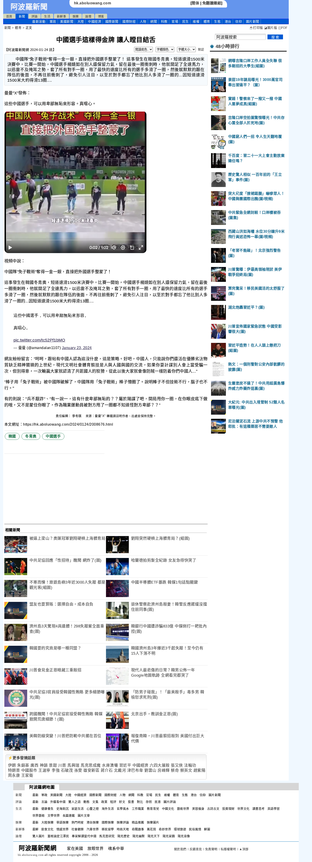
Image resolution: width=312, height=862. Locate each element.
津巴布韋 (135, 770)
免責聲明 (211, 849)
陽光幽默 (138, 836)
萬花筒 (151, 829)
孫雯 (78, 770)
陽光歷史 (123, 836)
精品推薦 (138, 822)
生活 (47, 16)
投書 (131, 801)
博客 (101, 16)
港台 (228, 21)
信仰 (238, 21)
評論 (35, 16)
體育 (207, 21)
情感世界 (62, 829)
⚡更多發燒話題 (21, 758)
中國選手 (53, 436)
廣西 (34, 765)
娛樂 (76, 16)
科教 (164, 21)
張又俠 (177, 765)
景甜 (53, 765)
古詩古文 (213, 808)
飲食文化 (47, 829)
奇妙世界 (165, 829)
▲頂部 (244, 849)
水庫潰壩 (110, 765)
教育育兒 (153, 808)
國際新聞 (112, 21)
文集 (95, 801)
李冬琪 (77, 416)
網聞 (153, 21)
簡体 (195, 3)
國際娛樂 (108, 822)
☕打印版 (256, 27)
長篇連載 (69, 815)
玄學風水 (123, 808)
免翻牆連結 (211, 3)
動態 (86, 801)
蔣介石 (107, 770)
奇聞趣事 (138, 829)
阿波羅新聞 (29, 7)
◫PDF (283, 27)
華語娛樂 (62, 822)
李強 (56, 770)
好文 (122, 801)
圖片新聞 (215, 795)
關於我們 (180, 849)
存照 (149, 801)
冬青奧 (31, 436)
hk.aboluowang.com (92, 3)
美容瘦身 (198, 808)
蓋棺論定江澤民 (58, 836)
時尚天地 (123, 829)
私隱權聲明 (228, 849)
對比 (140, 801)
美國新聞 (66, 21)
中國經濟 (94, 21)
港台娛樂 (93, 822)
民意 (158, 801)
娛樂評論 (123, 822)
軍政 (53, 21)
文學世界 (54, 815)
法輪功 (190, 765)
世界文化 (243, 808)
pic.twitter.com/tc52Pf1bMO (39, 340)
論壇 (88, 16)
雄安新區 (91, 770)
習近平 (125, 765)
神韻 (44, 765)
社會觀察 (77, 829)
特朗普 (14, 770)
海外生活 (108, 808)
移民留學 (108, 829)
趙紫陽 (199, 770)
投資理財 (228, 808)
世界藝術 (38, 815)
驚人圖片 (38, 836)
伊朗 (12, 765)
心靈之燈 (93, 808)
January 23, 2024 (77, 348)
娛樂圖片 (153, 822)
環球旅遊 (180, 829)
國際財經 (129, 21)
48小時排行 (228, 46)
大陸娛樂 (47, 822)
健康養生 (47, 808)
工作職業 (138, 808)
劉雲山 (150, 770)
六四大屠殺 (160, 765)
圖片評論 (170, 801)
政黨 (104, 801)
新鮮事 (61, 16)
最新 (38, 21)
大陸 (80, 21)
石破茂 (67, 770)
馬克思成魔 (91, 765)
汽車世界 (93, 829)
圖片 (252, 21)
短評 (113, 801)
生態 (217, 21)
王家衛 (27, 775)
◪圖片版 (270, 27)
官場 (175, 21)
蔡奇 (175, 770)
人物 (143, 21)
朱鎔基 (23, 765)
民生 (185, 21)
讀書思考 (258, 808)
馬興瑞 (73, 765)
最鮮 (35, 829)
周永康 (14, 775)
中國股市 (29, 770)
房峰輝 (164, 770)
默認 (201, 49)
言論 (44, 801)
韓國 (12, 436)
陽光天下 (154, 836)
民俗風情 (195, 829)
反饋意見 (196, 849)
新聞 (22, 16)
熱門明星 (77, 822)
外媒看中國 (58, 801)
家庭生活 (77, 808)
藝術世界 (183, 808)
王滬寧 (44, 770)
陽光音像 (184, 836)
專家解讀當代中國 (84, 836)
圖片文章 (84, 815)
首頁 (9, 16)
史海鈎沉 (62, 808)
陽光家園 (169, 836)
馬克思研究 (107, 836)
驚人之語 (74, 801)
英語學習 (273, 808)
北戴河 (120, 770)
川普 (62, 765)
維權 (196, 21)
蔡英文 (186, 770)
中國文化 (168, 808)
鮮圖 (207, 829)
